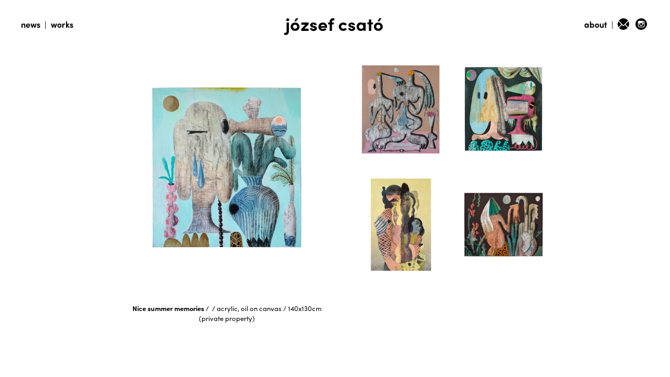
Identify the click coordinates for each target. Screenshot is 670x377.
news (30, 24)
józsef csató (334, 23)
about (595, 24)
